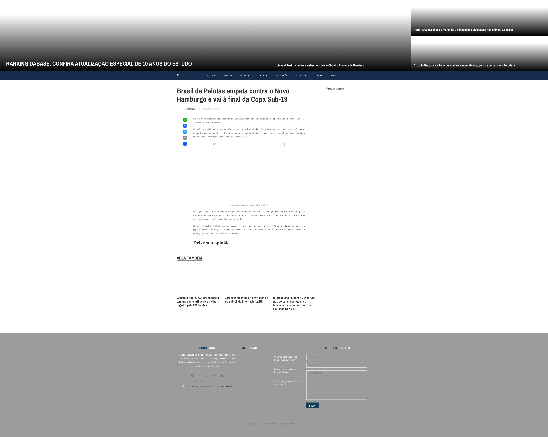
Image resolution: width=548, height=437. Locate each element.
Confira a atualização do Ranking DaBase (285, 370)
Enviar (312, 405)
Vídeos (263, 75)
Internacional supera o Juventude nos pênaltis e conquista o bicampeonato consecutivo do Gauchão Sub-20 (294, 303)
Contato (334, 75)
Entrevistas (246, 75)
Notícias (211, 75)
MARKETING (301, 75)
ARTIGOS (318, 75)
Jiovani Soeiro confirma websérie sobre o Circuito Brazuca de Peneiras (320, 65)
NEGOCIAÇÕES (282, 75)
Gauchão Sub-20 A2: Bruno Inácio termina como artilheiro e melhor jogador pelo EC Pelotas (198, 301)
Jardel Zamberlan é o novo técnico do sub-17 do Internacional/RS (246, 300)
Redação (191, 109)
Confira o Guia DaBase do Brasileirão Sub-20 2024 (285, 358)
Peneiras (228, 75)
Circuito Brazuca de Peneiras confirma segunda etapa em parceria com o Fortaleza (464, 65)
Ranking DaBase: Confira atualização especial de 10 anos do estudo (99, 63)
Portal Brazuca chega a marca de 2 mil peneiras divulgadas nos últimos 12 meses (463, 30)
